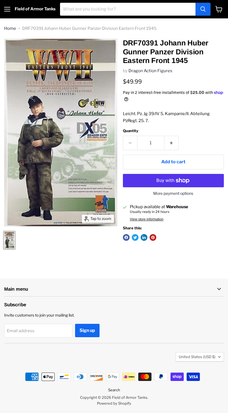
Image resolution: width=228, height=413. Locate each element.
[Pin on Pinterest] (153, 237)
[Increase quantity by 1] (171, 143)
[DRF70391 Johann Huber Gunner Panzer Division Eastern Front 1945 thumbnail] (9, 240)
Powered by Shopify (114, 403)
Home (10, 28)
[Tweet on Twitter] (135, 237)
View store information (146, 219)
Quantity (130, 131)
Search (114, 390)
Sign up (87, 330)
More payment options (173, 193)
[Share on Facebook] (126, 237)
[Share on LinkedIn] (144, 237)
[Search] (202, 9)
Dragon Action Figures (150, 70)
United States (197, 356)
